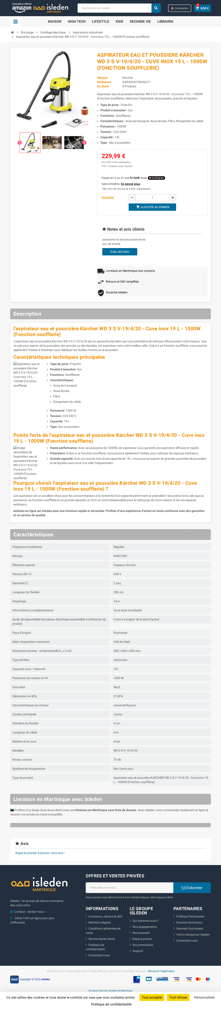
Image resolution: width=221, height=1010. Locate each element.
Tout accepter (152, 997)
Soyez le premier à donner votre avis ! (40, 853)
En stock (103, 86)
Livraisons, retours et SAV (105, 916)
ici (45, 911)
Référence (104, 82)
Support (138, 951)
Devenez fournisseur (190, 928)
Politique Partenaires (190, 916)
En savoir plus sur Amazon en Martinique (111, 990)
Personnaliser (204, 997)
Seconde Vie (140, 21)
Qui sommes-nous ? (146, 920)
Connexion (179, 8)
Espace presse (142, 939)
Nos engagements (145, 926)
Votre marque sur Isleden (193, 934)
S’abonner (193, 888)
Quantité (108, 197)
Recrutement (141, 932)
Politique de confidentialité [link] (111, 1004)
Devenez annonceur (189, 922)
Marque (102, 77)
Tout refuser (178, 997)
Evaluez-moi (119, 251)
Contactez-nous (99, 955)
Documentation (143, 945)
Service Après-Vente (101, 939)
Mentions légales (99, 922)
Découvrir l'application (161, 971)
